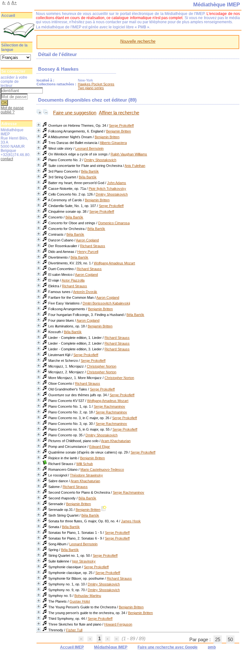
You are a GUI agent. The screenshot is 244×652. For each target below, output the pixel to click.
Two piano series (91, 88)
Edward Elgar (99, 446)
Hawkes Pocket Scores (96, 84)
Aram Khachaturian (116, 441)
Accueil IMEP (72, 647)
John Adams (116, 183)
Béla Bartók (90, 171)
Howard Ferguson (118, 624)
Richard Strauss (92, 246)
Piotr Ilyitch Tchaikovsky (107, 188)
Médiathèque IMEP (110, 647)
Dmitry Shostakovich (100, 160)
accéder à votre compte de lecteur (14, 81)
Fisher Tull (74, 630)
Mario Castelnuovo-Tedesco (102, 469)
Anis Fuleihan (135, 166)
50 (230, 639)
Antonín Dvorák (85, 292)
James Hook (131, 521)
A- (4, 2)
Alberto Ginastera (113, 143)
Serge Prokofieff (121, 125)
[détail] (39, 125)
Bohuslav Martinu (87, 596)
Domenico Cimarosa (114, 223)
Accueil (8, 15)
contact (7, 159)
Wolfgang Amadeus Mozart (114, 263)
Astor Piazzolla (73, 280)
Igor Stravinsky (84, 561)
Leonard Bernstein (89, 148)
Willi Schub (84, 464)
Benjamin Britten (118, 131)
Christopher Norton (101, 366)
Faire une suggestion (74, 112)
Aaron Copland (87, 240)
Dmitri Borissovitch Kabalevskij (106, 303)
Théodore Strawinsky (86, 475)
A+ (14, 2)
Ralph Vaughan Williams (129, 154)
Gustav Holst (80, 601)
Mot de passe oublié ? (12, 110)
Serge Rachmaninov (109, 406)
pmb (212, 647)
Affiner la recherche (119, 112)
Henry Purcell (87, 252)
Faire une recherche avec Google (168, 647)
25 (217, 639)
